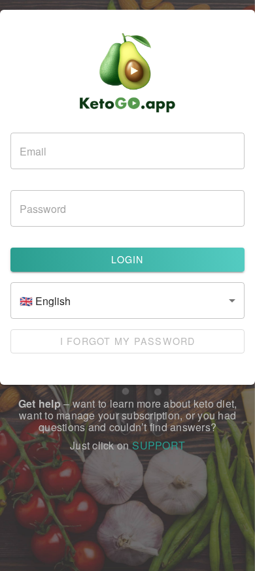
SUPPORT (158, 445)
